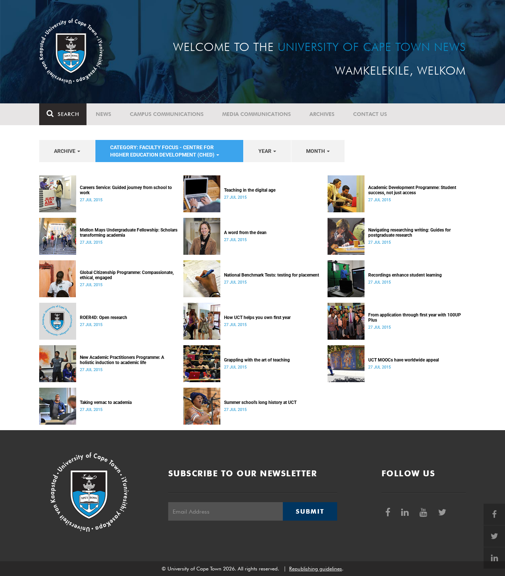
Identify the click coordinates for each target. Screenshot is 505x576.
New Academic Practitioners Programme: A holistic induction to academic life (122, 360)
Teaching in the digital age (249, 190)
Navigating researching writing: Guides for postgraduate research (409, 232)
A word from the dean (245, 232)
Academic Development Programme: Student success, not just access (412, 190)
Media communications (256, 114)
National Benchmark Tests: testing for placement (271, 275)
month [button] (316, 151)
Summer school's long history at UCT (260, 402)
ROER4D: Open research (103, 317)
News (103, 114)
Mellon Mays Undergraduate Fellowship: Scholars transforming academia (128, 232)
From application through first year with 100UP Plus (414, 317)
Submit (310, 511)
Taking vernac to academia (106, 402)
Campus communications (167, 114)
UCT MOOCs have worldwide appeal (403, 360)
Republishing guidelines (315, 569)
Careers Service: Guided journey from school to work (126, 190)
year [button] (265, 151)
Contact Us (370, 114)
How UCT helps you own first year (257, 317)
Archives (322, 114)
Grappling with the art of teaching (257, 360)
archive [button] (65, 151)
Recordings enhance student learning (405, 275)
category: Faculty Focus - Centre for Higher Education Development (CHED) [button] (163, 151)
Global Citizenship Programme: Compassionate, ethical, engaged (127, 275)
